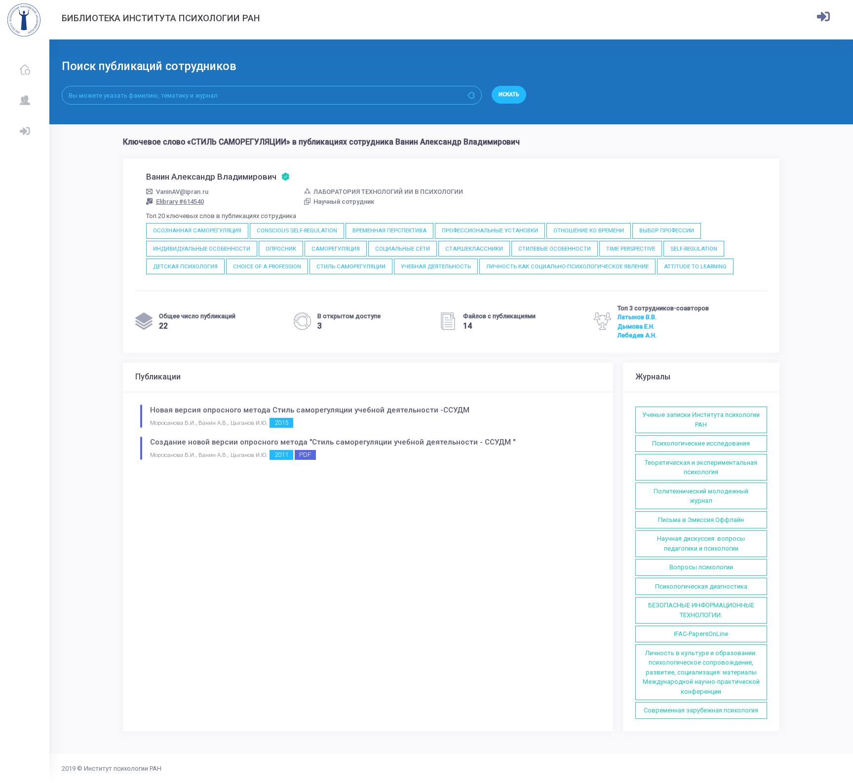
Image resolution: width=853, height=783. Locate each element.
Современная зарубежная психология (701, 710)
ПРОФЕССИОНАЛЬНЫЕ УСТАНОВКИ (490, 230)
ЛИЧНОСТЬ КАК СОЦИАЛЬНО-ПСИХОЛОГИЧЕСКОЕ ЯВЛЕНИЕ (567, 266)
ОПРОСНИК (281, 248)
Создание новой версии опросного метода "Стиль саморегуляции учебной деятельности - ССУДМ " (332, 442)
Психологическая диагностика (701, 586)
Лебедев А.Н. (637, 335)
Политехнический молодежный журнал (701, 496)
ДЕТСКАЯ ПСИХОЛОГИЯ (185, 266)
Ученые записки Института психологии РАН (701, 419)
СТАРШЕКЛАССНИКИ (474, 248)
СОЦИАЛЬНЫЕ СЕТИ (402, 248)
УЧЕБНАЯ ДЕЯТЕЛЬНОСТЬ (436, 266)
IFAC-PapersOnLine (701, 633)
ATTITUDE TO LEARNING (695, 266)
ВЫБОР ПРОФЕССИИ (666, 230)
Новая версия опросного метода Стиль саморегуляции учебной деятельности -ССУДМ (309, 410)
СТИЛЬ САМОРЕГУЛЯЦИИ (351, 266)
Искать (509, 94)
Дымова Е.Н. (636, 326)
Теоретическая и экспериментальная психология (701, 467)
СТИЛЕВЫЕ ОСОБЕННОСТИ (554, 248)
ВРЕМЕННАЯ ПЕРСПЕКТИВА (389, 230)
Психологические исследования (701, 443)
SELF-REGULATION (693, 248)
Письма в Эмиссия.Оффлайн (701, 519)
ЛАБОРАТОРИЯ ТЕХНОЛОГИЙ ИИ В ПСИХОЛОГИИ (388, 191)
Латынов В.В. (637, 317)
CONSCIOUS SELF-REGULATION (297, 230)
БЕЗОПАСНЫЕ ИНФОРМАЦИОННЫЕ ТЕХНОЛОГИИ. (701, 610)
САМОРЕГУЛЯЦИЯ (335, 248)
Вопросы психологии (701, 567)
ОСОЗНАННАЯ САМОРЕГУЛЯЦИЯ (197, 230)
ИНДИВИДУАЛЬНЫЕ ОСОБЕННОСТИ (201, 248)
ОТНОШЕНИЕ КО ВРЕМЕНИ (588, 230)
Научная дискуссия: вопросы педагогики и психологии (701, 543)
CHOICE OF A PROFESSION (267, 266)
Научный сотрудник (343, 201)
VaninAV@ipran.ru (182, 191)
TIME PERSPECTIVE (630, 248)
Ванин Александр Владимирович (212, 177)
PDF (305, 454)
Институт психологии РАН (122, 768)
